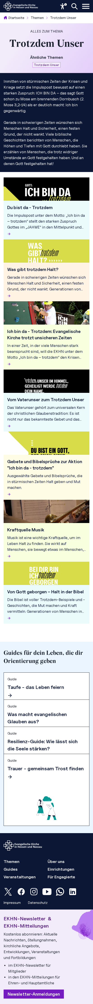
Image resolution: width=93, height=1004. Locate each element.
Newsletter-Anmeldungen (34, 994)
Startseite (16, 18)
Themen (37, 18)
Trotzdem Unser (63, 18)
